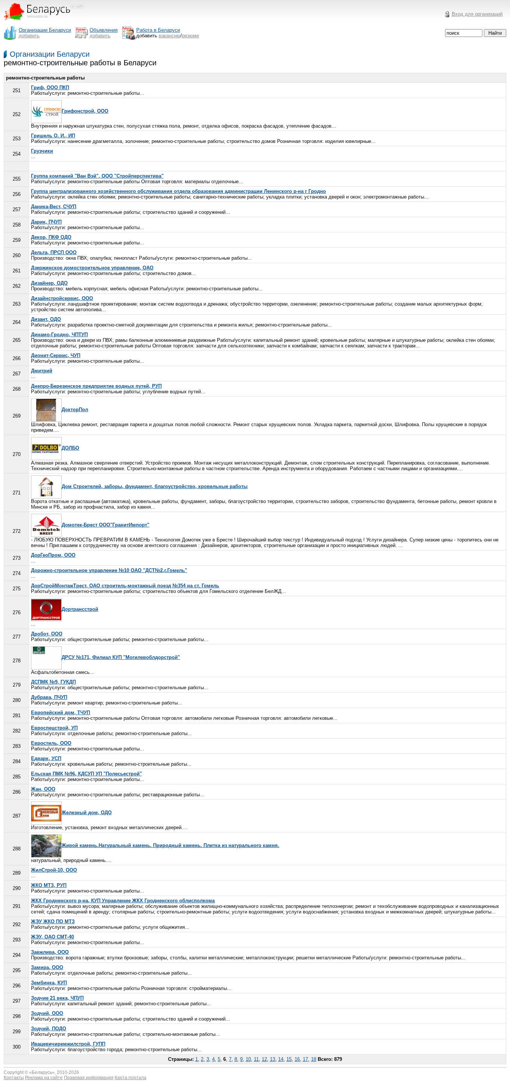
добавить (29, 35)
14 (280, 1059)
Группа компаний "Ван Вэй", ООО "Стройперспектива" (97, 176)
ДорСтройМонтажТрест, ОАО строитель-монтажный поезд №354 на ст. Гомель (125, 585)
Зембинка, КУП (49, 982)
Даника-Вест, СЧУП (53, 206)
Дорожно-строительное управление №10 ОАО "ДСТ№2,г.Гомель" (109, 570)
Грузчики (42, 151)
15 (289, 1059)
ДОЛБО (70, 448)
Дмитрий (41, 371)
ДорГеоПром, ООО (53, 555)
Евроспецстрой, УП (54, 728)
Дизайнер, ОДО (49, 283)
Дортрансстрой (80, 609)
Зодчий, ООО (47, 1013)
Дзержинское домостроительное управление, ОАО (92, 268)
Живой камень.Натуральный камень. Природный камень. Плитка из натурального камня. (170, 845)
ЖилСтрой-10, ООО (54, 870)
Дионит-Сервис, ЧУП (55, 355)
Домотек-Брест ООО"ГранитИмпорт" (105, 525)
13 (272, 1059)
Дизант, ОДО (46, 319)
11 (256, 1059)
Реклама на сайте (44, 1077)
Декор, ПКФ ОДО (51, 237)
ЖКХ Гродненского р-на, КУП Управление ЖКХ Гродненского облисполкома (123, 900)
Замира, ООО (47, 967)
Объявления (104, 30)
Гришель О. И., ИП (53, 135)
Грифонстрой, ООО (85, 111)
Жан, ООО (43, 789)
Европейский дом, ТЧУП (60, 712)
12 (264, 1059)
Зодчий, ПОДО (48, 1028)
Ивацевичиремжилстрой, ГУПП (68, 1044)
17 (305, 1059)
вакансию (169, 35)
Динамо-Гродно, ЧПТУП (59, 334)
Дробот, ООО (46, 634)
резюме (190, 35)
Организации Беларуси (50, 54)
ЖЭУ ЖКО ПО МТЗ (53, 921)
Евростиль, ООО (51, 743)
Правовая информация (88, 1077)
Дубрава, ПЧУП (49, 697)
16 (297, 1059)
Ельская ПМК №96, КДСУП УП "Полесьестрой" (86, 774)
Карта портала (130, 1077)
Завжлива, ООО (50, 952)
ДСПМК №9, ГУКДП (53, 682)
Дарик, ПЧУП (46, 222)
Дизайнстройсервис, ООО (62, 298)
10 (248, 1059)
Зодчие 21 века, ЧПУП (57, 998)
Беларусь (42, 1072)
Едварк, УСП (46, 758)
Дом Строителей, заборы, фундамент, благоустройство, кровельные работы (155, 486)
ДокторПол (75, 409)
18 (313, 1059)
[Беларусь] (48, 23)
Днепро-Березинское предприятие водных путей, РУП (96, 386)
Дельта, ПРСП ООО (54, 252)
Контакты (14, 1077)
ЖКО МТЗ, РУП (48, 885)
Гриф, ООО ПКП (50, 87)
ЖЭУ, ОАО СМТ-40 (52, 937)
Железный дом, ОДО (87, 812)
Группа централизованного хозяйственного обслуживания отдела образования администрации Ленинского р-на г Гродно (178, 191)
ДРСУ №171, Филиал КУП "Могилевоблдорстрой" (121, 657)
